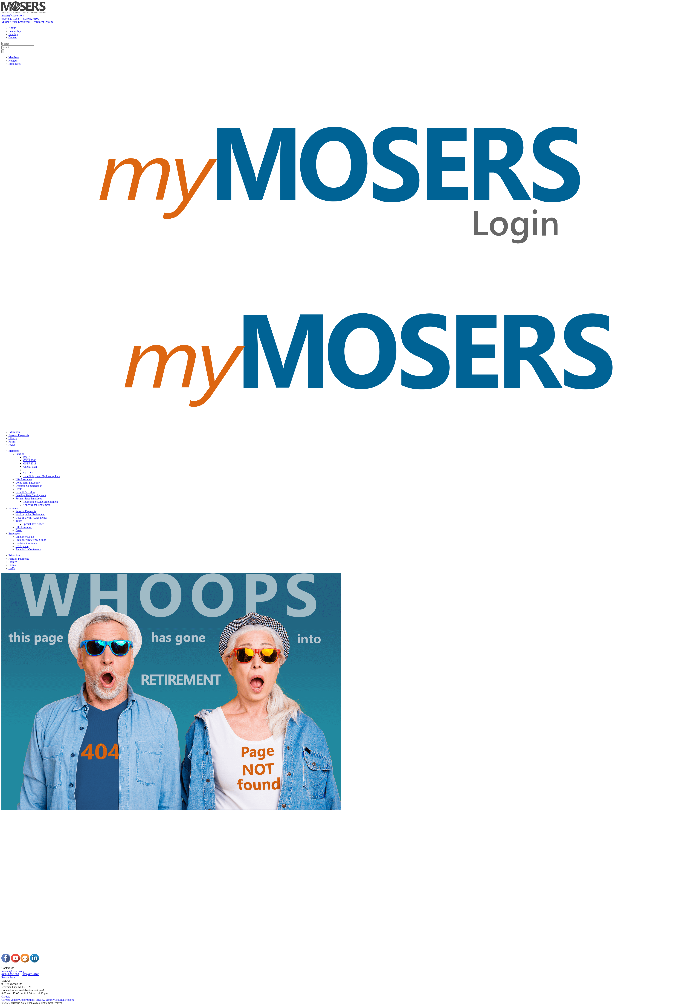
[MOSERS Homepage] (339, 951)
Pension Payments (18, 435)
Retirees (13, 60)
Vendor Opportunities (22, 999)
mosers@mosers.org (12, 15)
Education (14, 431)
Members (13, 57)
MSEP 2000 (29, 460)
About (12, 27)
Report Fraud (8, 977)
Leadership (14, 31)
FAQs (11, 444)
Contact (12, 37)
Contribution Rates (26, 543)
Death (19, 488)
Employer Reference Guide (31, 539)
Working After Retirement (30, 514)
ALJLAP (28, 473)
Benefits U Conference (28, 549)
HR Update (22, 546)
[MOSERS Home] (23, 12)
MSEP (26, 457)
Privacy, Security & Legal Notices (55, 999)
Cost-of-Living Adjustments (31, 517)
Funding (13, 34)
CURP (26, 469)
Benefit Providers (25, 492)
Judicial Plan (30, 466)
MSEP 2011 (29, 463)
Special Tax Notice (33, 523)
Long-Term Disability (28, 482)
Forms (12, 441)
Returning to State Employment (40, 501)
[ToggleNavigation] (2, 51)
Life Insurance (24, 479)
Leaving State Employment (31, 495)
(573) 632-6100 (30, 18)
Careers (5, 996)
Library (12, 438)
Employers (14, 63)
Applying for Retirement (36, 504)
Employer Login (25, 536)
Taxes (19, 520)
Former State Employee (29, 498)
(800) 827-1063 (10, 18)
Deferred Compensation (29, 485)
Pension (20, 453)
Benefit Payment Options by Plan (41, 476)
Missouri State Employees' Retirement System (27, 21)
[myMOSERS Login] (339, 277)
